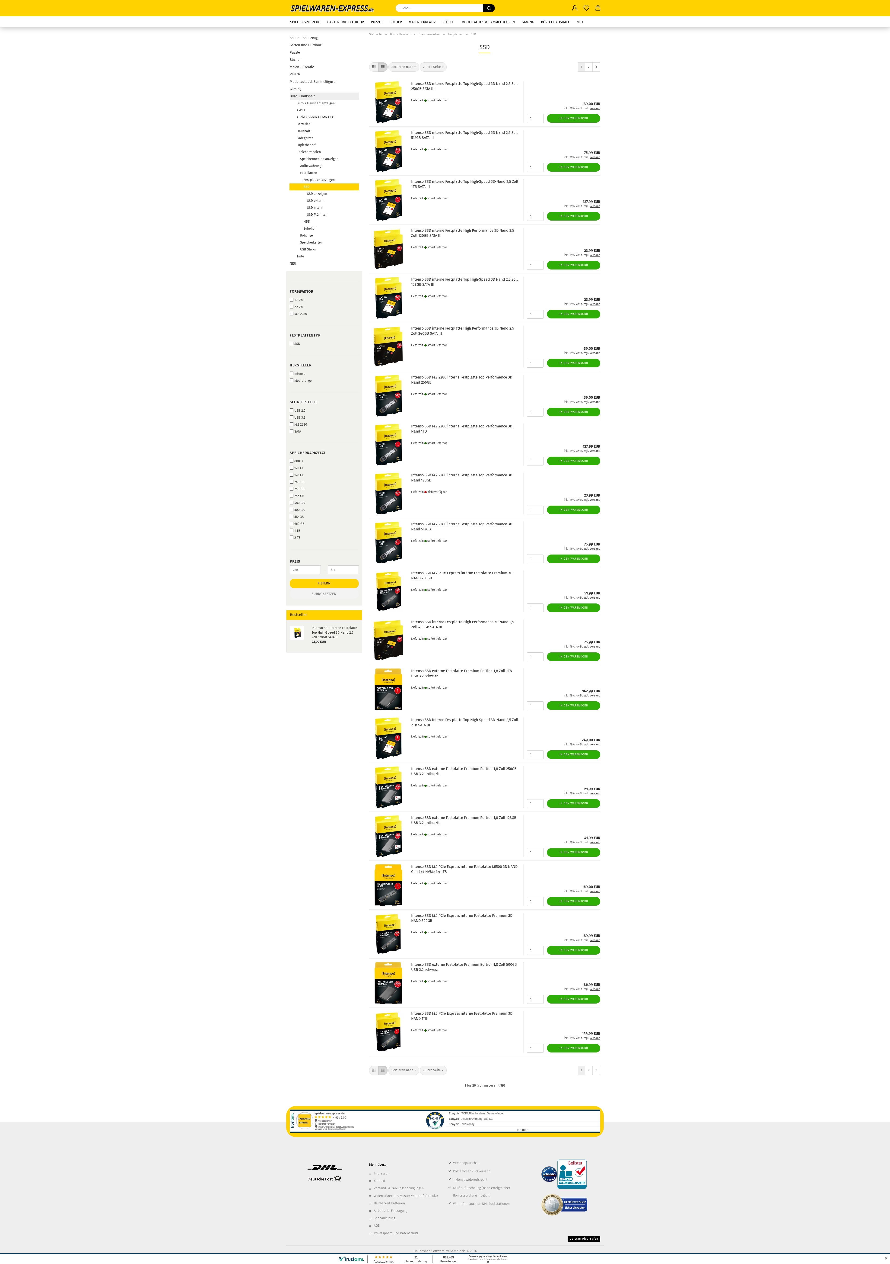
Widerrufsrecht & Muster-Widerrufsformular (406, 1196)
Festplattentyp (305, 335)
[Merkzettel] (586, 8)
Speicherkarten (311, 242)
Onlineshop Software (429, 1251)
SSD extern (315, 201)
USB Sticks (308, 249)
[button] (575, 8)
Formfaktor (301, 291)
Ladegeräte (305, 138)
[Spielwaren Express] (334, 8)
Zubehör (310, 229)
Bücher (395, 22)
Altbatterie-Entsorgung (390, 1211)
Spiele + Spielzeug (305, 22)
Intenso (299, 374)
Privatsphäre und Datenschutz (396, 1233)
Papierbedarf (306, 145)
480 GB (299, 503)
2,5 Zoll (299, 307)
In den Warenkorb (573, 118)
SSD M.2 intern (317, 215)
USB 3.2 (299, 418)
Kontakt (379, 1181)
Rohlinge (306, 235)
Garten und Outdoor (345, 22)
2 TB (297, 538)
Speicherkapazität (308, 453)
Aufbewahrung (310, 166)
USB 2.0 (299, 411)
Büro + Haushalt (555, 22)
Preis (295, 561)
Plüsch (448, 22)
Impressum (382, 1173)
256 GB (299, 496)
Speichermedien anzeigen (319, 159)
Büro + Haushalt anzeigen (316, 103)
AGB (377, 1226)
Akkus (301, 110)
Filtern (324, 583)
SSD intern (315, 208)
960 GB (299, 524)
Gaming (528, 22)
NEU (579, 22)
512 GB (299, 517)
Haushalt (303, 131)
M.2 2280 (300, 314)
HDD (307, 222)
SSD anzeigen (317, 194)
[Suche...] (489, 8)
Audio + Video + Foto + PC (315, 117)
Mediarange (303, 381)
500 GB (299, 510)
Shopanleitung (384, 1218)
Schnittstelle (304, 402)
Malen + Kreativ (422, 22)
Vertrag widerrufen (584, 1238)
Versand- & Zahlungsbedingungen (399, 1188)
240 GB (299, 482)
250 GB (299, 489)
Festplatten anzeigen (319, 180)
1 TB (297, 531)
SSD (306, 187)
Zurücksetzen (324, 594)
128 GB (299, 475)
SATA (297, 431)
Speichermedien (309, 152)
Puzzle (376, 22)
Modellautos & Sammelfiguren (488, 22)
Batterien (304, 124)
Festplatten (308, 173)
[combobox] (403, 67)
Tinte (300, 256)
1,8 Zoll (299, 300)
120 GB (299, 468)
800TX (298, 461)
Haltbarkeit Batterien (389, 1203)
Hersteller (301, 365)
